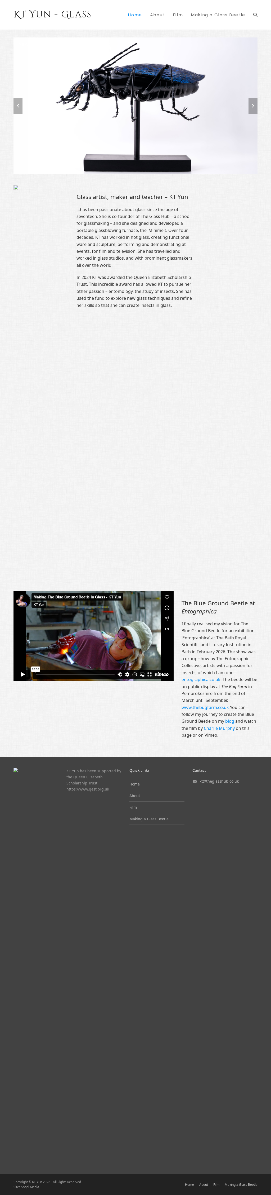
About (134, 795)
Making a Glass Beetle (149, 818)
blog (229, 721)
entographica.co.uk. (202, 679)
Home (134, 784)
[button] (255, 14)
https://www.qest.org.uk (87, 789)
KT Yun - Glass (52, 14)
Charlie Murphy (219, 728)
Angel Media (30, 1187)
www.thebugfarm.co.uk (205, 707)
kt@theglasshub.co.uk (219, 781)
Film (133, 807)
